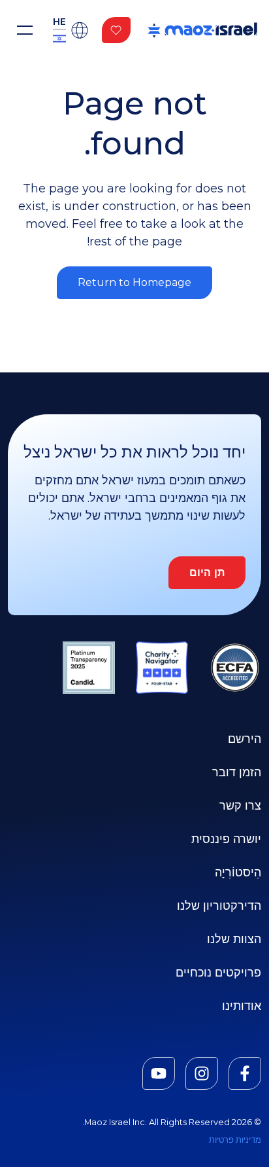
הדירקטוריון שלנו (219, 906)
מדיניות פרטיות (235, 1140)
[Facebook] (245, 1073)
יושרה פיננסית (226, 839)
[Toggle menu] (25, 30)
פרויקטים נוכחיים (218, 972)
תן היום (207, 572)
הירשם (244, 739)
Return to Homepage (134, 282)
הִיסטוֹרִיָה (238, 872)
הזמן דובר (236, 772)
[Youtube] (158, 1073)
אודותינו (241, 1006)
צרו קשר (240, 806)
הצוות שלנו (234, 939)
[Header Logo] (202, 30)
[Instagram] (201, 1073)
